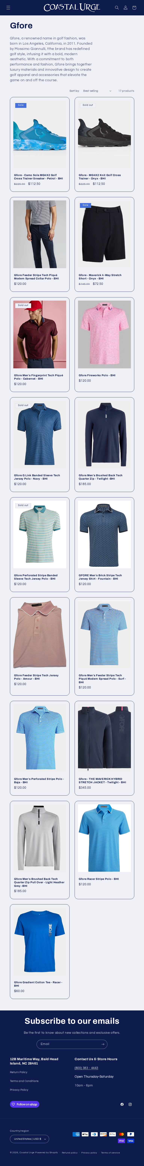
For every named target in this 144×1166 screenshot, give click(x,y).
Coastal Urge (27, 1153)
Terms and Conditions (24, 1081)
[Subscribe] (103, 1044)
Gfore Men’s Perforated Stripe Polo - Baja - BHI (39, 780)
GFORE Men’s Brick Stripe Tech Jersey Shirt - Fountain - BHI (100, 577)
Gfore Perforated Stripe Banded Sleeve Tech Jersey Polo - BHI (36, 577)
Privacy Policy (19, 1090)
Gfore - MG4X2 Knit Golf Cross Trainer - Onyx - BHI (100, 177)
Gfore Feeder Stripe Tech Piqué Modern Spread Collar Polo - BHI (36, 277)
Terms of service (110, 1153)
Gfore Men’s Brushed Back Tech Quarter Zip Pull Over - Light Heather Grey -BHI (39, 882)
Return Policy (18, 1072)
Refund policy (70, 1153)
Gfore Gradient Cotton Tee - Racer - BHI (38, 984)
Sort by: (74, 91)
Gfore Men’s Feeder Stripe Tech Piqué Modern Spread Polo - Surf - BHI (102, 679)
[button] (8, 7)
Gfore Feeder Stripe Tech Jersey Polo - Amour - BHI (36, 677)
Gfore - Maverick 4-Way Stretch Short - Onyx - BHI (100, 277)
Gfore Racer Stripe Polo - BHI (99, 878)
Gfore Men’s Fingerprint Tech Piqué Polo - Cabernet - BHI (38, 377)
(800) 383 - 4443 (86, 1068)
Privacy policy (89, 1153)
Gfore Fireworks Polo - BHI (97, 375)
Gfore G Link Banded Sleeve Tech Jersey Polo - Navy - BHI (37, 477)
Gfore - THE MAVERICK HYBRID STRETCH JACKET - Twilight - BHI (102, 780)
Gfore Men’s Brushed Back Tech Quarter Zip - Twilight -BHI (101, 477)
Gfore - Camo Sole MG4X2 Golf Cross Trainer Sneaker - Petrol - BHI (38, 177)
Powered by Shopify (46, 1153)
